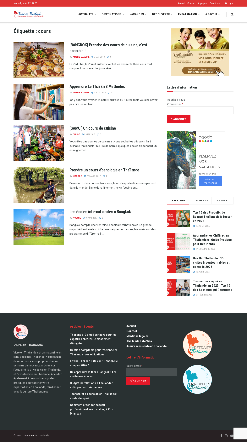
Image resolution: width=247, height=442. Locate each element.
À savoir (211, 14)
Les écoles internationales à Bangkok (100, 211)
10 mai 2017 (91, 218)
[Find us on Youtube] (231, 435)
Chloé (76, 134)
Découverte (161, 14)
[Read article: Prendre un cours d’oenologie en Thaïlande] (39, 185)
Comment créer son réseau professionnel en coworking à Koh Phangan (91, 409)
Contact (191, 3)
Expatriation (187, 14)
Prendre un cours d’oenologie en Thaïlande (104, 170)
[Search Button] (232, 14)
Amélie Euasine (81, 57)
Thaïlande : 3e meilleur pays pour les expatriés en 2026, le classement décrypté (93, 339)
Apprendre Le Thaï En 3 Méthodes (97, 86)
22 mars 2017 (93, 176)
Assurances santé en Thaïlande (146, 346)
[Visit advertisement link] (200, 52)
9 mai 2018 (99, 57)
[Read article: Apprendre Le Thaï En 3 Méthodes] (39, 102)
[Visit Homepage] (28, 14)
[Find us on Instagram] (226, 435)
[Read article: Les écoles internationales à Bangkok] (39, 227)
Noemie (77, 218)
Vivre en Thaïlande (39, 435)
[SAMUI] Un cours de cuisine (92, 128)
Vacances (137, 14)
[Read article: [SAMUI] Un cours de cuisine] (39, 143)
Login (230, 3)
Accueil (181, 3)
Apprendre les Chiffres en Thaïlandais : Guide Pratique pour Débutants (212, 239)
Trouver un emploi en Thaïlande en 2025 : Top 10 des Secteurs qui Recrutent (212, 285)
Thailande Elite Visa (139, 341)
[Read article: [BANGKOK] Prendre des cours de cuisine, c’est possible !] (39, 60)
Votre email (175, 104)
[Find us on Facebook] (221, 435)
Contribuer (215, 3)
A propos (202, 3)
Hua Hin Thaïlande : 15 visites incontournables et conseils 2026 (211, 262)
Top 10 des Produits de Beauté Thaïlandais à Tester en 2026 (212, 216)
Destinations (111, 14)
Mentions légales (137, 336)
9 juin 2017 (99, 92)
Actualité (85, 14)
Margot (77, 176)
